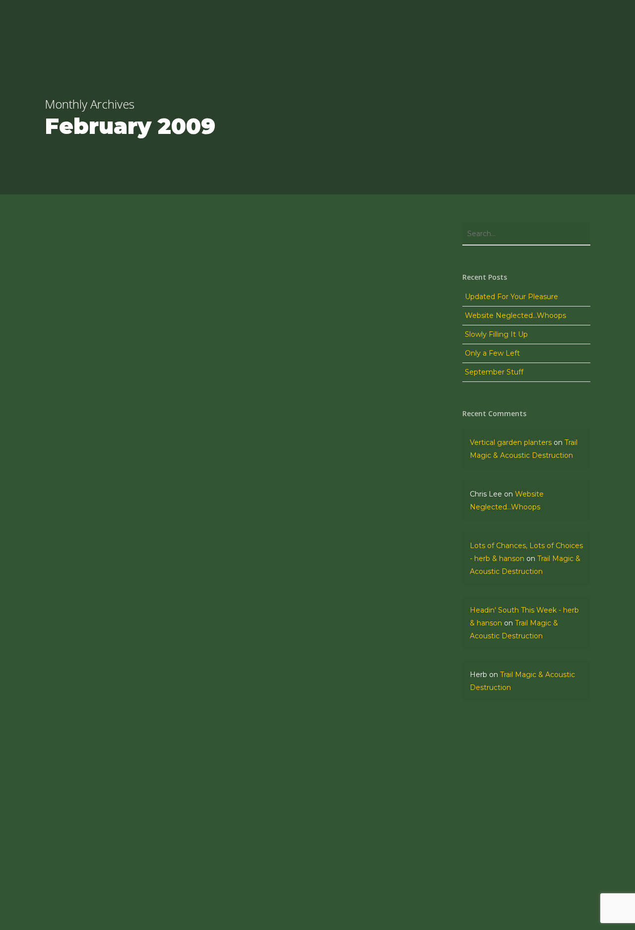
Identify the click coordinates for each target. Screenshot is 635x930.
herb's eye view (89, 802)
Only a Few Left (492, 353)
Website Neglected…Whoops (515, 315)
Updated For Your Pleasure (511, 296)
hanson (74, 725)
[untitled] (137, 762)
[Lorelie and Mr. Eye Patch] (137, 810)
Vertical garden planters (511, 442)
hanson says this (92, 753)
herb (70, 823)
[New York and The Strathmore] (137, 713)
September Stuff (494, 372)
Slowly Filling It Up (496, 334)
